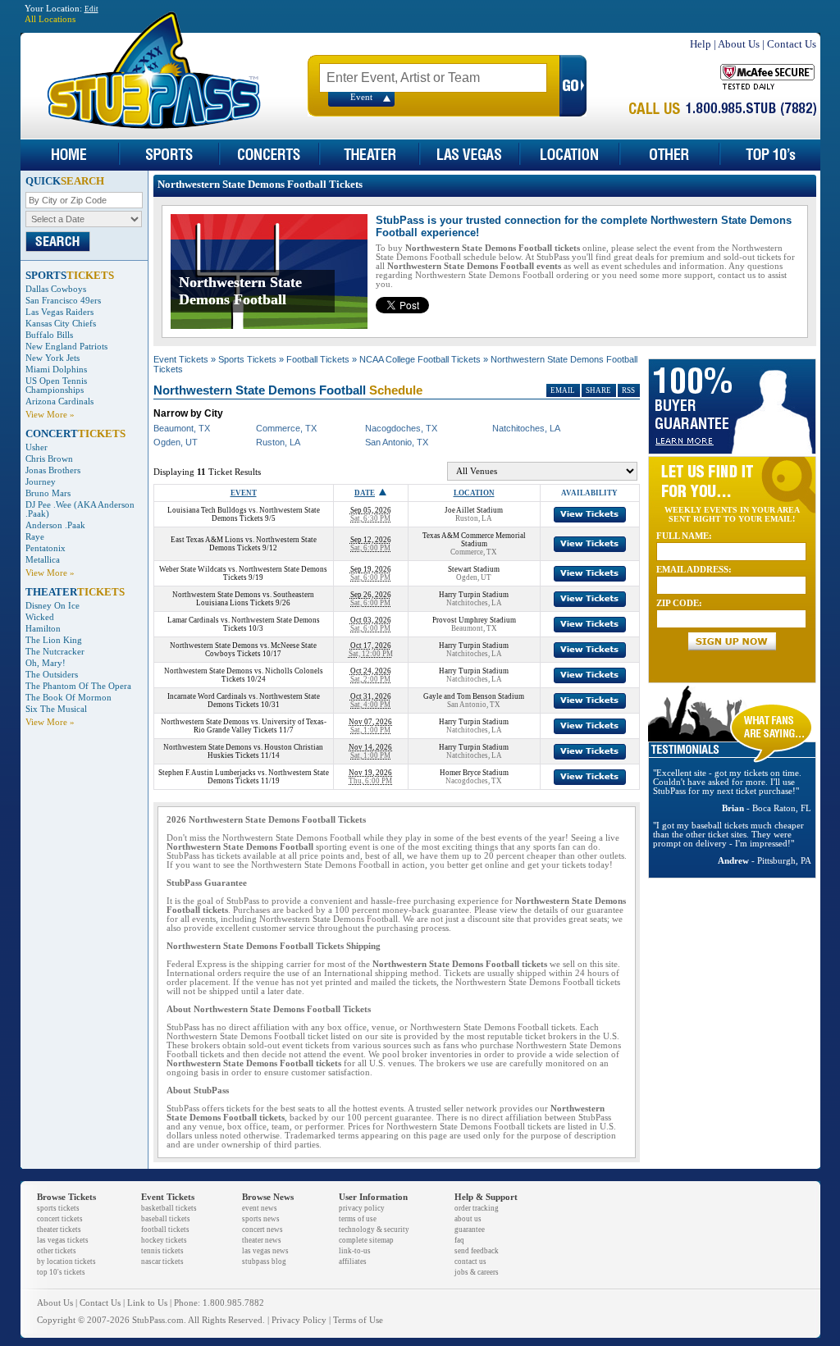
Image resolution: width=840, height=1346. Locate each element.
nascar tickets (162, 1261)
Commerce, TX (286, 428)
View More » (50, 414)
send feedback (476, 1251)
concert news (262, 1229)
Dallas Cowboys (55, 289)
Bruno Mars (48, 493)
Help (700, 44)
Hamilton (43, 628)
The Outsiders (51, 674)
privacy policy (362, 1208)
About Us (739, 44)
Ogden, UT (175, 442)
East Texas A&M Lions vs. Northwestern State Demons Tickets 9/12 (244, 544)
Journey (40, 481)
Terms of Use (358, 1320)
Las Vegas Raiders (59, 312)
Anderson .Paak (55, 525)
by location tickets (66, 1261)
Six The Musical (56, 709)
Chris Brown (49, 458)
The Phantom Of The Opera (78, 686)
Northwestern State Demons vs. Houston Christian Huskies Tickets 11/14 (243, 751)
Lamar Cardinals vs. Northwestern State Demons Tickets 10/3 (243, 624)
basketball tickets (169, 1208)
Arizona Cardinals (59, 401)
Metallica (42, 559)
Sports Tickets (247, 359)
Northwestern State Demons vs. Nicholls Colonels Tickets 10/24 (243, 675)
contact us (470, 1261)
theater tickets (59, 1229)
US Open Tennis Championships (56, 385)
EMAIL (562, 390)
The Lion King (53, 640)
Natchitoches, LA (526, 428)
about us (468, 1219)
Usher (36, 447)
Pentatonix (45, 548)
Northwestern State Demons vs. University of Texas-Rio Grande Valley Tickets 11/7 (243, 726)
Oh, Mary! (45, 663)
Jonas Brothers (52, 470)
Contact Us (791, 44)
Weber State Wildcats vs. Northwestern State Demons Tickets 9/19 (243, 573)
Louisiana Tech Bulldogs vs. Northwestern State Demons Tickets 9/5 (243, 514)
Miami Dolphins (56, 369)
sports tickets (58, 1208)
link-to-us (355, 1251)
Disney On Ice (52, 605)
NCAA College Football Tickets (420, 359)
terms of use (358, 1219)
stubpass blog (264, 1261)
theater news (261, 1240)
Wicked (39, 617)
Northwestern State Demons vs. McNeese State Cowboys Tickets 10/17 (243, 649)
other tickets (56, 1251)
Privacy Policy (299, 1320)
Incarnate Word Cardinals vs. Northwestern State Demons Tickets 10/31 (243, 700)
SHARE (598, 390)
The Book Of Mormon (68, 697)
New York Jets (52, 358)
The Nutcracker (54, 651)
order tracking (476, 1208)
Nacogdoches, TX (401, 428)
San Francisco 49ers (63, 300)
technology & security (374, 1229)
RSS (628, 390)
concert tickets (60, 1219)
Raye (34, 536)
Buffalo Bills (49, 335)
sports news (261, 1219)
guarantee (469, 1229)
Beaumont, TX (181, 428)
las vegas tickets (63, 1240)
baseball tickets (165, 1219)
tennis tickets (162, 1251)
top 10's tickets (61, 1272)
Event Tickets (180, 359)
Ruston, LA (278, 442)
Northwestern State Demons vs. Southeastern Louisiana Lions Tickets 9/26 (243, 599)
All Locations (50, 19)
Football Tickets (317, 359)
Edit (91, 9)
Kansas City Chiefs (60, 323)
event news (259, 1208)
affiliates (353, 1261)
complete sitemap (366, 1240)
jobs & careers (476, 1272)
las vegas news (265, 1251)
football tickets (165, 1229)
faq (459, 1240)
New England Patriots (66, 346)
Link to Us (147, 1302)
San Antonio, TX (396, 442)
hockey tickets (164, 1240)
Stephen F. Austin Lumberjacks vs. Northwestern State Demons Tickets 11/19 (243, 777)
